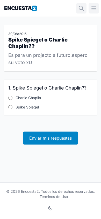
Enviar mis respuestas (50, 138)
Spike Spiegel (27, 107)
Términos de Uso (54, 196)
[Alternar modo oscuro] (50, 208)
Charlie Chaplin (28, 97)
